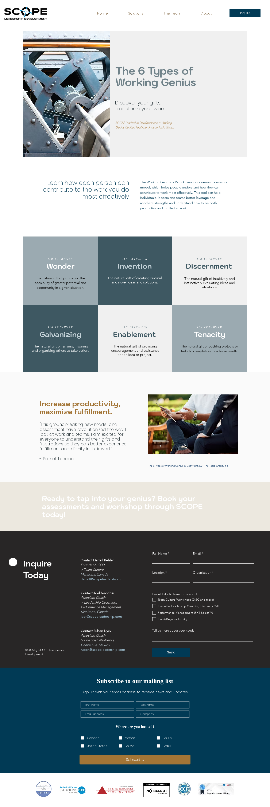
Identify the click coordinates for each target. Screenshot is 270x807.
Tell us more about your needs (173, 630)
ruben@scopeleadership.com (103, 650)
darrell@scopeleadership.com (103, 579)
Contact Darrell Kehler (97, 560)
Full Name (159, 553)
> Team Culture (92, 570)
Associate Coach (93, 635)
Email (197, 553)
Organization (202, 572)
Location (158, 572)
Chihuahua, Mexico (95, 645)
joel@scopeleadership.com (101, 617)
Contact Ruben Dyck (96, 631)
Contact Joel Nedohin (97, 593)
